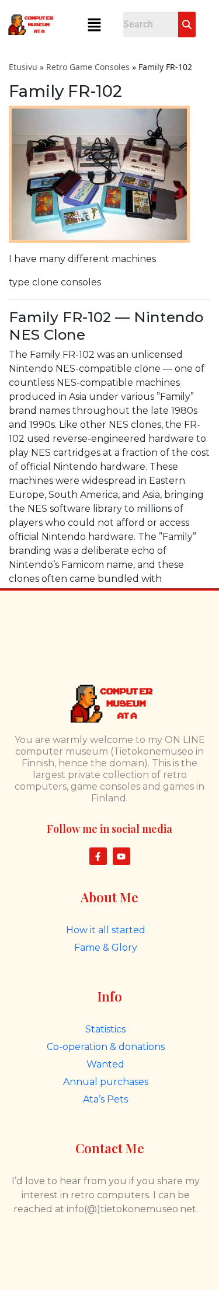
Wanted (105, 1064)
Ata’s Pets (105, 1099)
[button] (94, 24)
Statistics (105, 1029)
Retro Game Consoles (88, 66)
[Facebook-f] (98, 856)
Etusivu (23, 66)
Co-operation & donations (106, 1046)
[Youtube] (121, 856)
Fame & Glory (105, 947)
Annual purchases (105, 1081)
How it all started (105, 930)
